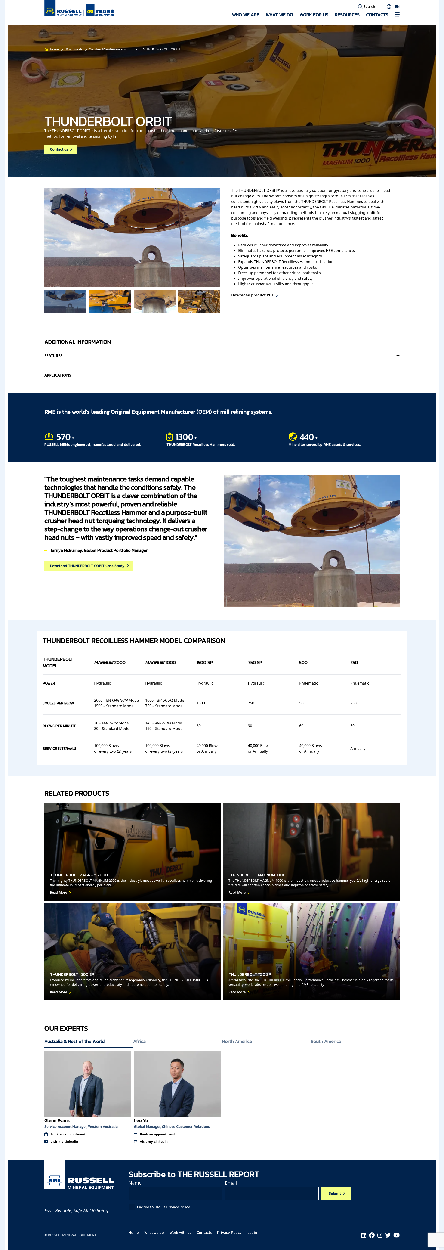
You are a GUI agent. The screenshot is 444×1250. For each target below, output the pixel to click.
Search (369, 6)
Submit (335, 1193)
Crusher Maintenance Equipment (115, 49)
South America (326, 1041)
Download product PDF (252, 295)
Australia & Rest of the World (74, 1041)
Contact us (59, 149)
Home (54, 49)
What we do (279, 14)
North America (237, 1041)
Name (135, 1183)
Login (252, 1232)
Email (231, 1183)
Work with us (180, 1232)
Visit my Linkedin (64, 1141)
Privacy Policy (178, 1207)
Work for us (313, 14)
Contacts (377, 14)
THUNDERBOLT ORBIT (163, 49)
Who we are (245, 14)
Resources (347, 14)
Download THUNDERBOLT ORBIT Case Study (87, 565)
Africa (139, 1041)
